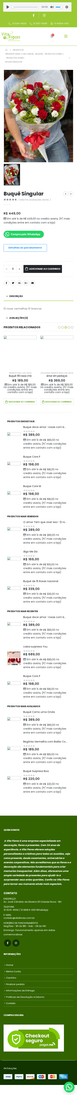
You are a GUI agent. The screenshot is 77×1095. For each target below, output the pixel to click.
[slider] (25, 7)
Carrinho (11, 977)
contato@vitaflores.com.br (19, 918)
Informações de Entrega (20, 990)
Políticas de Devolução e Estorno (25, 997)
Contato (11, 1003)
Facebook (6, 283)
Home (9, 965)
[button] (59, 327)
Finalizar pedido (15, 984)
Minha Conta (13, 971)
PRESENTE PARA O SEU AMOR (20, 373)
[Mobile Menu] (66, 36)
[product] (20, 352)
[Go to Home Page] (6, 50)
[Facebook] (33, 15)
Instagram (16, 943)
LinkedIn (19, 283)
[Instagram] (44, 15)
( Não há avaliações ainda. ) (35, 199)
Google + (26, 283)
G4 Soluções (10, 1068)
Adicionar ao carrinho (44, 269)
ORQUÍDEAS (45, 373)
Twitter (13, 283)
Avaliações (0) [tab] (18, 318)
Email (32, 283)
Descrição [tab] (16, 296)
